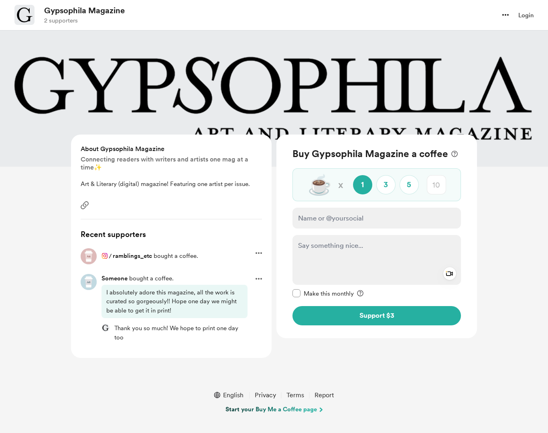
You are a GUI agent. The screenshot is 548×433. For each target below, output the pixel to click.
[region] (376, 236)
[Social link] (85, 205)
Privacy (265, 395)
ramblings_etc (132, 255)
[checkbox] (323, 293)
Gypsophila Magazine (84, 10)
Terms (295, 395)
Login (526, 15)
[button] (505, 14)
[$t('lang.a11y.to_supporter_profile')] (105, 328)
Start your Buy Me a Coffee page (271, 409)
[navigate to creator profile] (24, 15)
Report (324, 395)
